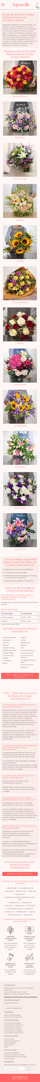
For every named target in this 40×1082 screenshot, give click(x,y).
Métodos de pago (10, 1043)
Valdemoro (24, 667)
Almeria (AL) (9, 891)
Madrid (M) (9, 905)
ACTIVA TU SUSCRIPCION (14, 1008)
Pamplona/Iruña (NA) (15, 909)
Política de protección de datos (14, 1055)
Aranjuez (6, 645)
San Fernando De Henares (27, 657)
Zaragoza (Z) (28, 915)
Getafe (5, 663)
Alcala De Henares (9, 637)
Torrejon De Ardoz (27, 665)
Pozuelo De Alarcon (28, 650)
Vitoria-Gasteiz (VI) (14, 915)
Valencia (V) (9, 912)
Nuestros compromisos (11, 1041)
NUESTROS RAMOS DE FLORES (20, 874)
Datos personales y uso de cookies (15, 1057)
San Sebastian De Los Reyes (28, 661)
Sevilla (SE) (29, 909)
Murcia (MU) (31, 905)
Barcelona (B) (21, 891)
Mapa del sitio (8, 1045)
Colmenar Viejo (8, 655)
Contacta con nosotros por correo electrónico (20, 997)
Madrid (23, 640)
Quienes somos (9, 1039)
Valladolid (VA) (21, 912)
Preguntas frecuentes (11, 1003)
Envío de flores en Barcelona (13, 1025)
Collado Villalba (8, 653)
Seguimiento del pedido (12, 1015)
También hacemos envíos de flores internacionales (20, 920)
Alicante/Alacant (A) (26, 888)
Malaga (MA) (19, 905)
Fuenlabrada (7, 661)
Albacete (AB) (12, 888)
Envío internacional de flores (13, 1033)
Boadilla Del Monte (9, 650)
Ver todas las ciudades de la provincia (20, 676)
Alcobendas (7, 640)
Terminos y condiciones (12, 1053)
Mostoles (24, 645)
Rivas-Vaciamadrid (27, 653)
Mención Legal (9, 1058)
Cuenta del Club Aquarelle (13, 1017)
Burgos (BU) (20, 894)
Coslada (5, 658)
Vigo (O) (32, 912)
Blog (5, 1047)
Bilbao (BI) (32, 891)
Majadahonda (25, 643)
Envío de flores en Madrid (12, 1027)
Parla (22, 648)
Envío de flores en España (12, 1023)
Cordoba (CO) (14, 902)
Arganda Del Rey (9, 648)
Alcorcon (6, 643)
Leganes (23, 637)
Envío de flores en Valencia (13, 1029)
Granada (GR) (26, 902)
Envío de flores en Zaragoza (13, 1031)
